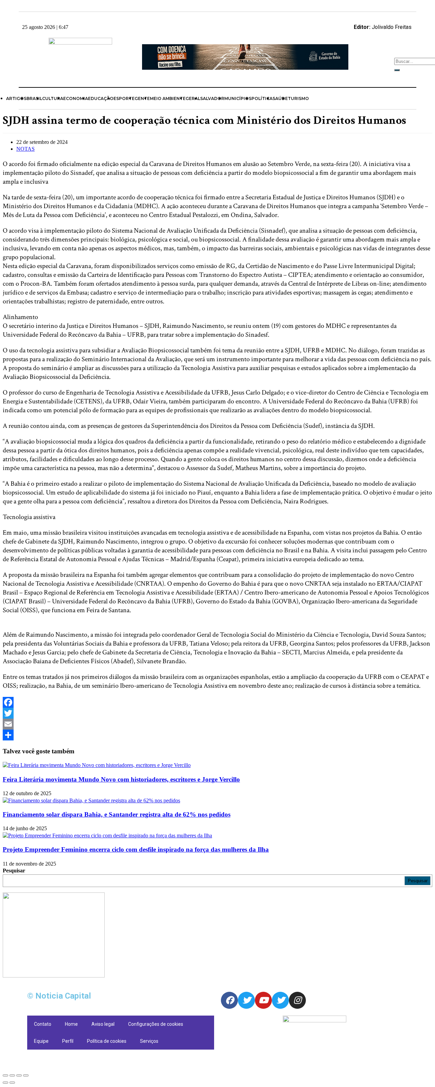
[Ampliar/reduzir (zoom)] (26, 1075)
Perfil (67, 1041)
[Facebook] (217, 702)
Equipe (41, 1041)
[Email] (217, 724)
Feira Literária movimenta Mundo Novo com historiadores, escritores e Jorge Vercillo (121, 779)
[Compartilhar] (12, 1075)
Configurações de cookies (155, 1024)
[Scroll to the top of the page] (5, 1066)
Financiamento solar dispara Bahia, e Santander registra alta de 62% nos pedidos (116, 814)
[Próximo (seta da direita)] (12, 1083)
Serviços (149, 1041)
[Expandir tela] (19, 1075)
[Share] (217, 735)
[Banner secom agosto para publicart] (245, 68)
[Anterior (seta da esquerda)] (5, 1083)
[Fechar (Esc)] (5, 1075)
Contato (42, 1024)
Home (71, 1024)
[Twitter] (217, 713)
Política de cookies (106, 1041)
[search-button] (397, 70)
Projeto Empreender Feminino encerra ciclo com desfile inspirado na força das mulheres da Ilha (136, 849)
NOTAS (25, 149)
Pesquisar (14, 870)
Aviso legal (103, 1024)
